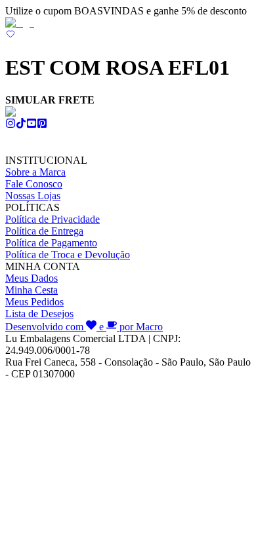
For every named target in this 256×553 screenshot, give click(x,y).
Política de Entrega (44, 231)
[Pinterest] (42, 124)
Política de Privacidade (52, 219)
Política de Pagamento (51, 242)
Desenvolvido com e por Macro (84, 326)
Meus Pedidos (34, 301)
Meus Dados (31, 278)
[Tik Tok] (21, 124)
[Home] (19, 22)
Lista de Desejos (39, 313)
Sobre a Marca (35, 172)
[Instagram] (10, 124)
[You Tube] (31, 124)
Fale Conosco (33, 183)
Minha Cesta (31, 290)
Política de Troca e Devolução (67, 254)
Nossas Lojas (32, 195)
